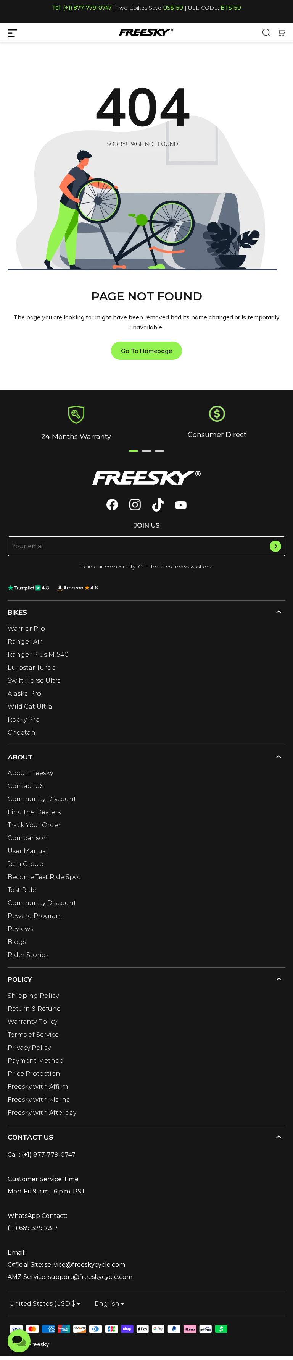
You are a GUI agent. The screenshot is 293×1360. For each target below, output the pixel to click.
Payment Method (36, 1060)
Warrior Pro (26, 628)
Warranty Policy (32, 1021)
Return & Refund (34, 1008)
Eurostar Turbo (32, 667)
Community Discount (42, 799)
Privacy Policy (29, 1047)
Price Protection (34, 1073)
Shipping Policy (33, 995)
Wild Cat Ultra (30, 706)
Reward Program (35, 916)
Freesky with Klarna (39, 1099)
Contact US (26, 786)
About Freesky (30, 773)
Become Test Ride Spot (44, 877)
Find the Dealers (34, 812)
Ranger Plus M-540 (38, 654)
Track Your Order (34, 825)
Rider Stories (28, 954)
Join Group (25, 864)
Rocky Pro (24, 719)
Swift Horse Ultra (34, 680)
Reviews (20, 929)
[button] (133, 451)
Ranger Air (25, 641)
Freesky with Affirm (38, 1086)
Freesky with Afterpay (42, 1112)
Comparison (28, 838)
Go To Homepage (146, 351)
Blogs (17, 942)
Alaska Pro (24, 693)
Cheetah (21, 732)
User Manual (28, 851)
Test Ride (22, 890)
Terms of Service (33, 1034)
